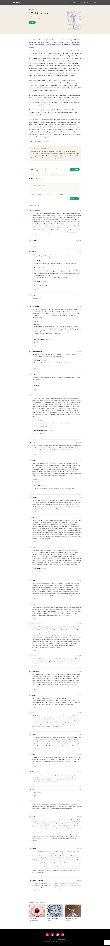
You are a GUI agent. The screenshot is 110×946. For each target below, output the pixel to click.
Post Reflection (74, 198)
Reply (35, 234)
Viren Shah (35, 771)
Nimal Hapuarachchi (37, 351)
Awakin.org (18, 2)
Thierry (34, 497)
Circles (80, 2)
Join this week (74, 169)
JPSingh (34, 848)
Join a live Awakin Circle (52, 169)
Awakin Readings (33, 9)
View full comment (71, 232)
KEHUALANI (35, 306)
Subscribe (92, 2)
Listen (33, 22)
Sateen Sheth (36, 655)
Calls (86, 2)
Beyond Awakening (43, 142)
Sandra (34, 517)
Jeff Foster (32, 17)
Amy (33, 695)
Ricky (33, 604)
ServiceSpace (61, 939)
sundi (33, 712)
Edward (34, 240)
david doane (35, 671)
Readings (73, 2)
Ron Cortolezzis (36, 395)
